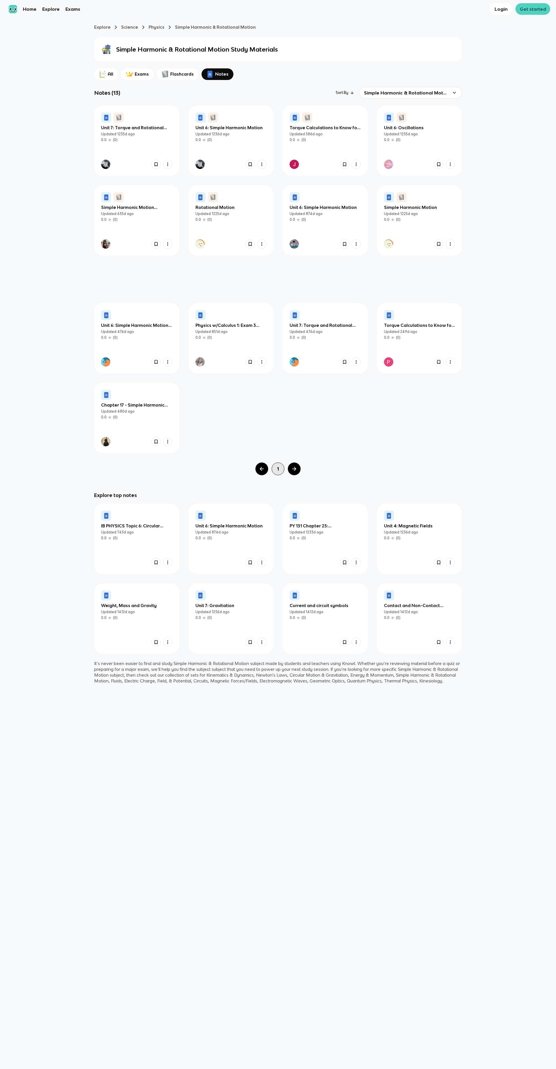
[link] (136, 140)
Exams (72, 9)
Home (29, 9)
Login (501, 9)
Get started (533, 9)
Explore (51, 9)
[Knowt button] (156, 164)
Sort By (342, 92)
